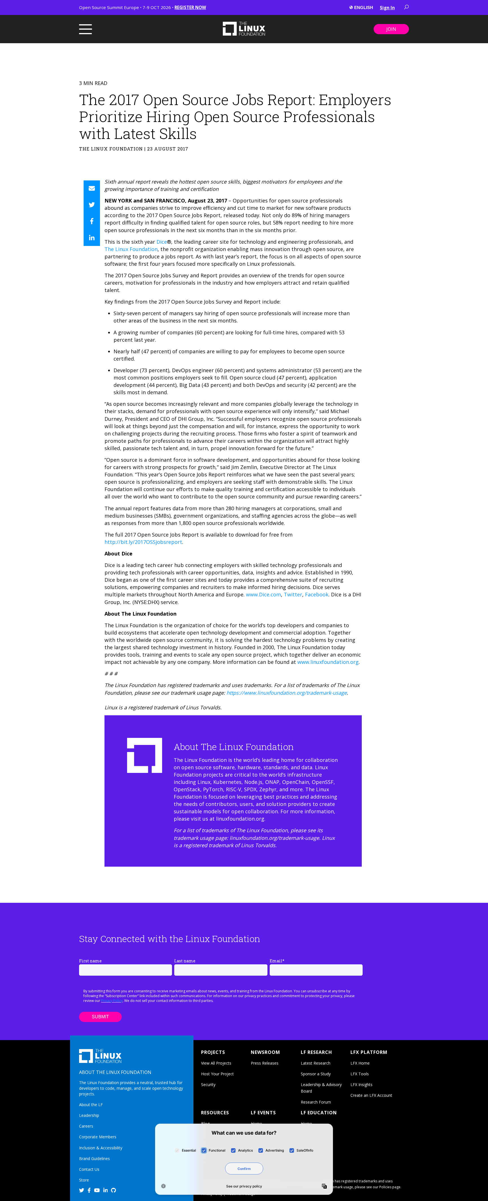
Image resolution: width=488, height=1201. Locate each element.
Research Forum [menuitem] (316, 1102)
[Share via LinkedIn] (92, 238)
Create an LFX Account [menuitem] (371, 1095)
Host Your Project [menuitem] (217, 1073)
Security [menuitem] (208, 1084)
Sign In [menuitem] (387, 7)
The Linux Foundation (131, 249)
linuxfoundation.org (240, 818)
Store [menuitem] (84, 1180)
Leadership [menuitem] (89, 1115)
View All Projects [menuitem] (216, 1063)
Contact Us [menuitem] (89, 1169)
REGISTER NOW (190, 7)
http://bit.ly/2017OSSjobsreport (143, 542)
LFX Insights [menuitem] (361, 1084)
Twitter (292, 594)
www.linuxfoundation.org (328, 662)
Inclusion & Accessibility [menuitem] (100, 1147)
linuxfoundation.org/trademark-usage (274, 837)
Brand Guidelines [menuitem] (94, 1158)
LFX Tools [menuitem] (359, 1073)
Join (391, 29)
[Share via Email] (92, 188)
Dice (161, 241)
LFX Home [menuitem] (360, 1063)
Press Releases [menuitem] (264, 1063)
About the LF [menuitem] (91, 1104)
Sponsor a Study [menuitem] (316, 1073)
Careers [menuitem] (86, 1126)
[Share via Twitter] (92, 205)
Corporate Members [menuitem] (97, 1136)
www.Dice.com (263, 594)
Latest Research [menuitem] (315, 1063)
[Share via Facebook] (92, 221)
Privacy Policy (112, 1000)
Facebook (316, 594)
